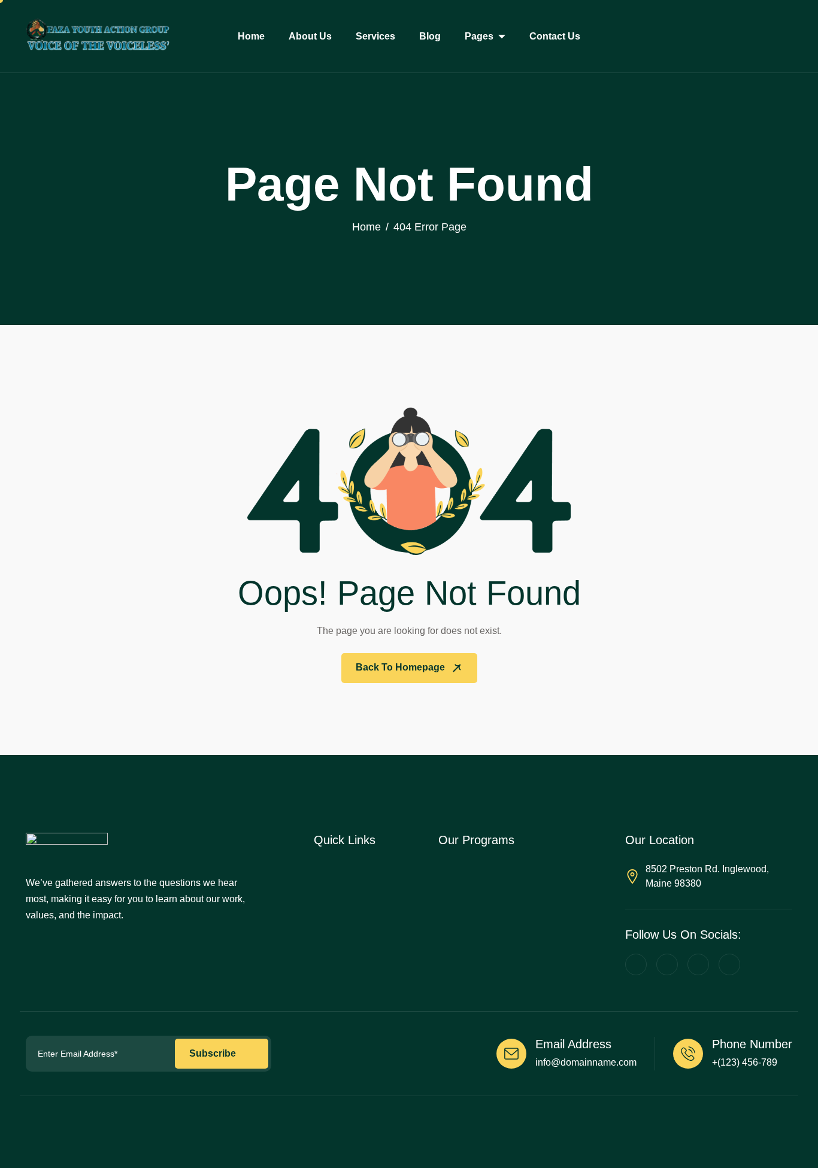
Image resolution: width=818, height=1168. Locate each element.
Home (251, 36)
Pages (479, 36)
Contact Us (554, 36)
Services (375, 36)
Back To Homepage (401, 667)
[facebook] (698, 964)
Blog (430, 36)
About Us (310, 36)
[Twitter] (667, 964)
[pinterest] (636, 964)
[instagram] (729, 964)
